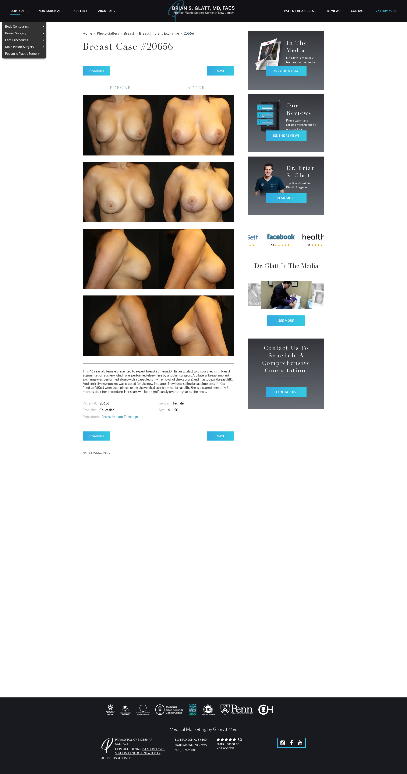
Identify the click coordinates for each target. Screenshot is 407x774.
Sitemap (146, 739)
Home (87, 33)
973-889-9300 (386, 11)
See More (286, 321)
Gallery (80, 11)
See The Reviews (286, 135)
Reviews (333, 11)
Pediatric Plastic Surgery (22, 53)
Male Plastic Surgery (19, 47)
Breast (129, 33)
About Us (105, 11)
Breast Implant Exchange (159, 33)
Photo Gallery (108, 33)
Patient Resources (299, 11)
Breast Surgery (15, 33)
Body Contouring (17, 26)
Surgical (18, 11)
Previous (96, 71)
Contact (358, 11)
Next (220, 71)
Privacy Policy (126, 739)
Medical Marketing (187, 729)
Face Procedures (16, 40)
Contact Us (286, 392)
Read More (286, 198)
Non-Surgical (50, 11)
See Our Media (286, 71)
